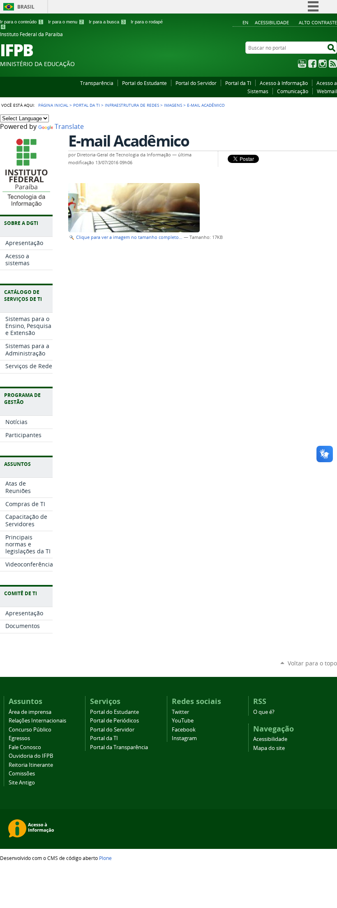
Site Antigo (22, 782)
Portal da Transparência (119, 747)
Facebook (312, 64)
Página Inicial (53, 105)
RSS (333, 64)
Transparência (96, 83)
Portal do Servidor (196, 83)
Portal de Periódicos (114, 720)
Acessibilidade (272, 22)
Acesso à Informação (284, 83)
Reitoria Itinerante (31, 764)
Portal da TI (238, 83)
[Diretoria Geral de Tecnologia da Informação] (26, 202)
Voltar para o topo (312, 663)
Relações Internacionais (37, 720)
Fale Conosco (25, 747)
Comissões (22, 773)
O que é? (264, 712)
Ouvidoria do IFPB (31, 755)
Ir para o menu (65, 21)
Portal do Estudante (144, 83)
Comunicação (292, 91)
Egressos (19, 738)
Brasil (26, 6)
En (245, 22)
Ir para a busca (107, 21)
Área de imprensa (30, 712)
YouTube (302, 64)
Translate (69, 126)
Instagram (323, 64)
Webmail (327, 91)
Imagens (173, 105)
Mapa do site (269, 748)
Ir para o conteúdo (21, 21)
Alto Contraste (318, 22)
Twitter (180, 712)
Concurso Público (30, 729)
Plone (105, 858)
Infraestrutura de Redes (132, 105)
